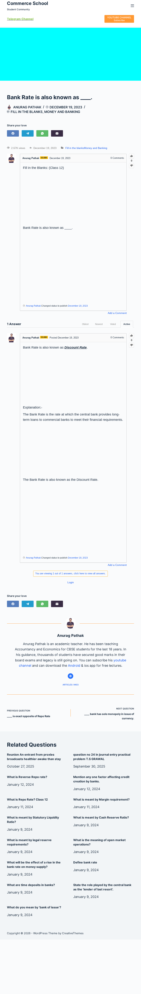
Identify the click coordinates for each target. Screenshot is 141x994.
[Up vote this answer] (131, 335)
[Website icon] (70, 676)
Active (126, 324)
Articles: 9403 (71, 684)
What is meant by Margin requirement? (101, 799)
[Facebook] (13, 133)
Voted (113, 324)
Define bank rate (85, 862)
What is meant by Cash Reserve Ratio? (101, 817)
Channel (27, 19)
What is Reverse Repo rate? (27, 777)
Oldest (85, 324)
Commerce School (27, 3)
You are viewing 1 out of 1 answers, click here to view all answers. (70, 573)
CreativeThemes (73, 933)
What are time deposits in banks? (31, 885)
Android (74, 665)
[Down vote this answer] (131, 345)
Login (70, 582)
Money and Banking (62, 112)
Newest (99, 324)
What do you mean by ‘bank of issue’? (34, 907)
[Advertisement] (70, 53)
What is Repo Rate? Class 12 (27, 799)
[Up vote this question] (131, 156)
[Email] (57, 133)
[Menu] (132, 5)
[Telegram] (28, 133)
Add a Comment (117, 313)
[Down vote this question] (131, 165)
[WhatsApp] (42, 133)
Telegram (14, 19)
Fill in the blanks (27, 112)
